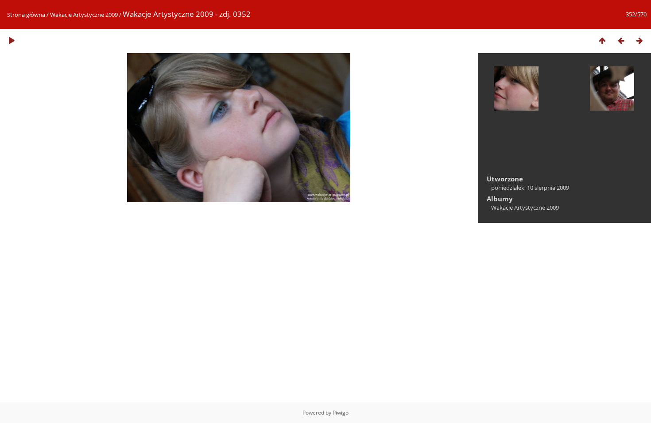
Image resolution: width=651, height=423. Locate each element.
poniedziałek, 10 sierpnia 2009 (530, 188)
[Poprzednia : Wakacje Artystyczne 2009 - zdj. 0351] (621, 40)
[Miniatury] (602, 40)
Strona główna (26, 15)
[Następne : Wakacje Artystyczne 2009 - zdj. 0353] (639, 40)
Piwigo (341, 412)
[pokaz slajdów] (11, 40)
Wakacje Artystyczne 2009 (84, 15)
